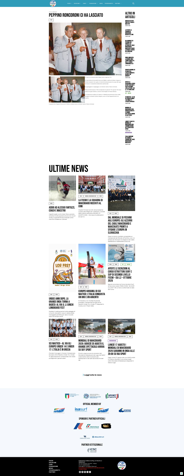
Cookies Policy (83, 469)
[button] (133, 3)
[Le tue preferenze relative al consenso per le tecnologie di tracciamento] (181, 473)
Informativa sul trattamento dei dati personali (91, 467)
